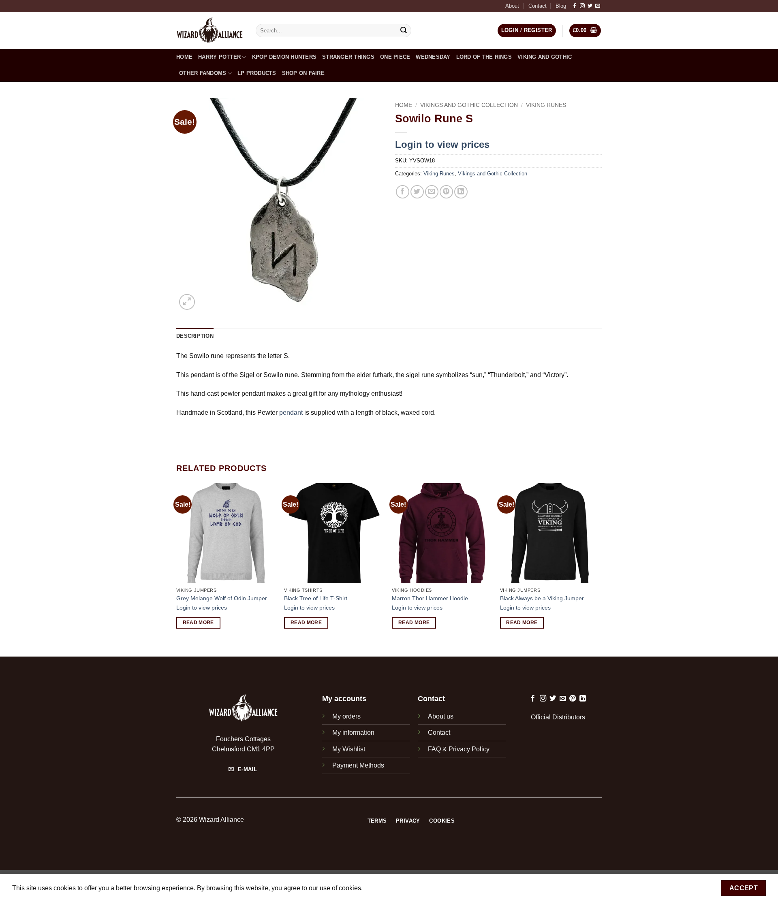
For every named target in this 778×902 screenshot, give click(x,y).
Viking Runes (546, 105)
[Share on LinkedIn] (461, 191)
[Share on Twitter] (417, 191)
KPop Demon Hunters (284, 57)
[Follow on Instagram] (582, 6)
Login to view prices (442, 144)
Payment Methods (358, 765)
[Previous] (177, 569)
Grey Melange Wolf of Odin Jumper (221, 598)
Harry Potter (219, 57)
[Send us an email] (597, 6)
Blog (561, 6)
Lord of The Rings (484, 57)
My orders (346, 716)
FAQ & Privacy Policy (458, 749)
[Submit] (404, 31)
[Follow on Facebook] (574, 6)
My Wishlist (348, 749)
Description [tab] (195, 336)
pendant (291, 412)
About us (440, 716)
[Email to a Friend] (431, 191)
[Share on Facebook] (402, 191)
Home (184, 57)
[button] (585, 30)
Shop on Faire (303, 73)
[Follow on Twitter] (590, 6)
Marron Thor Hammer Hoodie (430, 598)
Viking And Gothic (544, 57)
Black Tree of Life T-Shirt (315, 598)
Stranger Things (348, 57)
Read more (198, 622)
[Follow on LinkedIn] (582, 698)
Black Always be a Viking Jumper (542, 598)
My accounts (344, 699)
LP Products (256, 73)
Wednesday (433, 57)
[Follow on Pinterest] (572, 698)
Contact (537, 6)
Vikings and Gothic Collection (469, 105)
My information (353, 732)
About (512, 6)
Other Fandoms (202, 73)
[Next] (599, 569)
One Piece (395, 57)
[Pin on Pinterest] (446, 191)
